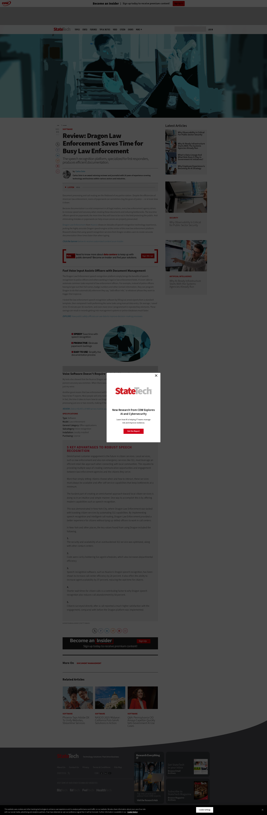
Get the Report (133, 431)
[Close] (262, 810)
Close (156, 376)
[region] (133, 810)
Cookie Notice (132, 812)
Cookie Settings (204, 810)
